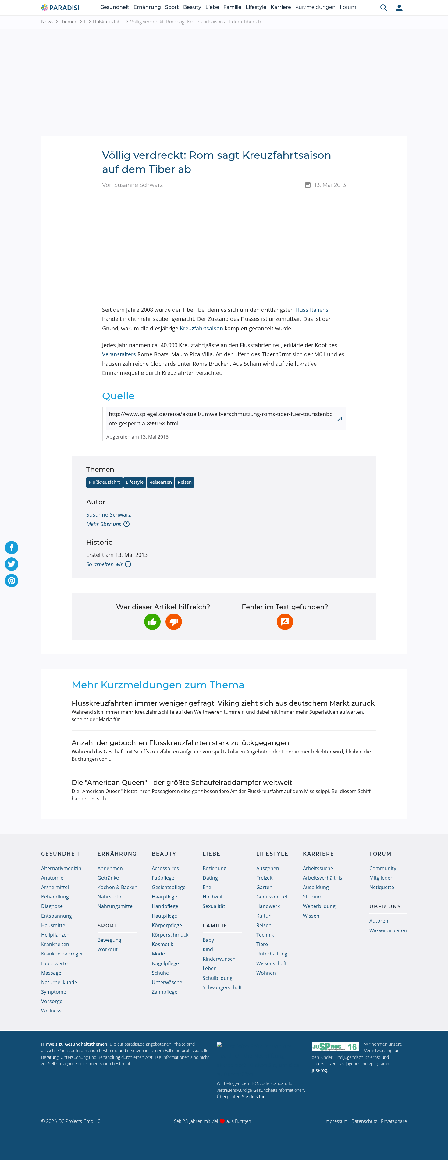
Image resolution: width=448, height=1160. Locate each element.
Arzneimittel (55, 887)
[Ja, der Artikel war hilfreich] (152, 622)
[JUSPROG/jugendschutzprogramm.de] (335, 1047)
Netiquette (381, 887)
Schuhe (160, 973)
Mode (158, 953)
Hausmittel (53, 925)
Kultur (263, 916)
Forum (348, 7)
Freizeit (264, 877)
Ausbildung (316, 887)
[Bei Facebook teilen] (11, 547)
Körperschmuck (170, 934)
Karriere (281, 7)
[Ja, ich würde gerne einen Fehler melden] (285, 622)
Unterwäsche (167, 982)
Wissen (311, 916)
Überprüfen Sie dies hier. (242, 1096)
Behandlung (55, 896)
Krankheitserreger (62, 953)
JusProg (319, 1070)
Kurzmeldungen (315, 7)
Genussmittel (271, 896)
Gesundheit (114, 7)
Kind (208, 949)
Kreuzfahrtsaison (201, 328)
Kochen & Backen (117, 887)
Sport (172, 7)
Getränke (108, 877)
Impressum (336, 1121)
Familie (232, 7)
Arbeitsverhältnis (322, 877)
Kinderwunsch (219, 958)
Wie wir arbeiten (388, 930)
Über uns (385, 906)
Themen (68, 21)
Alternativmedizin (61, 868)
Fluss (301, 309)
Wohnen (266, 973)
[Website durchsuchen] (384, 7)
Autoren (378, 920)
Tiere (262, 944)
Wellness (51, 1010)
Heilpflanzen (55, 934)
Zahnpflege (164, 991)
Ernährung (147, 7)
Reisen (185, 482)
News (47, 21)
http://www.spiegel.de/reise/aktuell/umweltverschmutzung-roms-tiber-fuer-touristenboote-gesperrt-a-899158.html (221, 418)
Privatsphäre (394, 1121)
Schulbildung (218, 978)
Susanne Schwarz (108, 514)
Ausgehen (267, 868)
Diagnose (52, 906)
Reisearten (160, 482)
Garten (264, 887)
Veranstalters (119, 354)
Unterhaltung (271, 953)
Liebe (212, 7)
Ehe (207, 887)
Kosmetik (162, 944)
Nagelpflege (165, 963)
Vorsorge (51, 1001)
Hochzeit (213, 896)
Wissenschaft (271, 963)
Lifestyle (256, 7)
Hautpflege (164, 916)
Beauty (192, 7)
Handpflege (165, 906)
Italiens (319, 309)
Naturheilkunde (59, 982)
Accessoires (165, 868)
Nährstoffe (110, 896)
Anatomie (52, 877)
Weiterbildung (319, 906)
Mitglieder (381, 877)
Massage (51, 973)
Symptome (53, 991)
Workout (108, 949)
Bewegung (109, 940)
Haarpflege (164, 896)
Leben (210, 968)
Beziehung (214, 868)
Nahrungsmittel (116, 906)
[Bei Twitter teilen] (11, 564)
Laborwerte (54, 963)
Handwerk (268, 906)
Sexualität (214, 906)
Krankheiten (55, 944)
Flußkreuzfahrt (108, 21)
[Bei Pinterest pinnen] (11, 580)
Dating (210, 877)
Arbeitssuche (318, 868)
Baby (208, 940)
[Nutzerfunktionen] (399, 7)
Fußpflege (163, 877)
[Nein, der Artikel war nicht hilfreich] (173, 622)
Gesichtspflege (169, 887)
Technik (265, 934)
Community (382, 868)
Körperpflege (167, 925)
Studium (312, 896)
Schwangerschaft (222, 987)
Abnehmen (110, 868)
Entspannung (56, 916)
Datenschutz (364, 1121)
